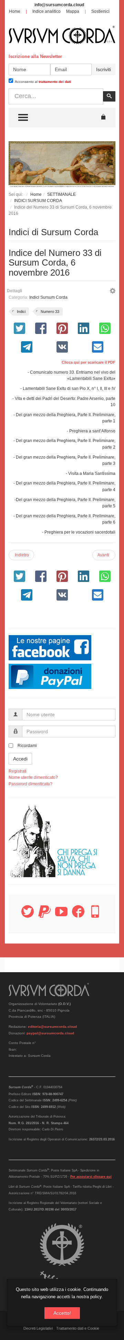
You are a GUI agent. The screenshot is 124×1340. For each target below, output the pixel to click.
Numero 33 (50, 311)
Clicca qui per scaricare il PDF (88, 362)
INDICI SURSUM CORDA (38, 200)
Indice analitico (46, 11)
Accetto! (62, 1313)
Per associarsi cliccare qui (91, 1176)
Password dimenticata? (30, 784)
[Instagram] (95, 915)
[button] (112, 291)
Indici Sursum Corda (48, 297)
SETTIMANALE (61, 194)
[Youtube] (61, 915)
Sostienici (100, 11)
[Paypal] (44, 915)
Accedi (20, 759)
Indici (21, 311)
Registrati (18, 771)
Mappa (72, 11)
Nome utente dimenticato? (33, 777)
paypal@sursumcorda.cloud (50, 1033)
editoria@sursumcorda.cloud (52, 1026)
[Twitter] (27, 915)
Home (14, 11)
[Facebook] (78, 915)
